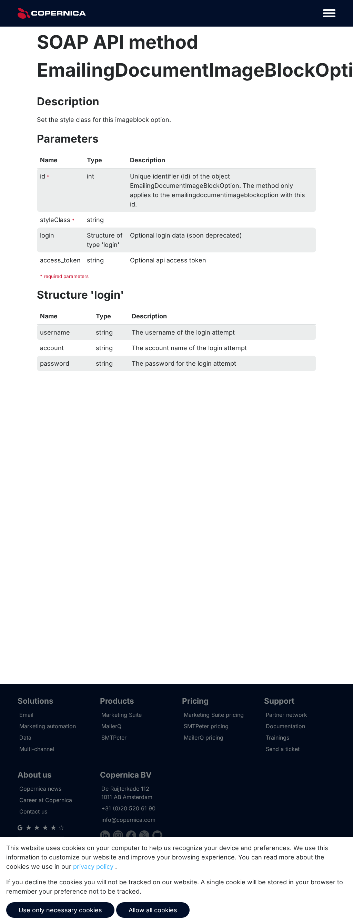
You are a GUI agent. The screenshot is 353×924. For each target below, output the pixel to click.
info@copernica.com (128, 819)
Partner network (286, 714)
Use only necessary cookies (60, 910)
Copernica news (40, 788)
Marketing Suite (121, 714)
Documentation (285, 726)
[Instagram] (119, 836)
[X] (145, 836)
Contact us (33, 811)
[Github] (157, 836)
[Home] (52, 13)
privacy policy (93, 866)
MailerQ (111, 726)
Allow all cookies (153, 910)
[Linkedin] (106, 836)
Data (25, 737)
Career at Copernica (45, 800)
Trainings (277, 737)
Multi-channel (36, 748)
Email (26, 714)
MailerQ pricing (203, 737)
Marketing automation (47, 726)
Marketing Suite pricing (214, 714)
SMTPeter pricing (206, 726)
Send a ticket (283, 748)
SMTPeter (114, 737)
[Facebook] (132, 836)
